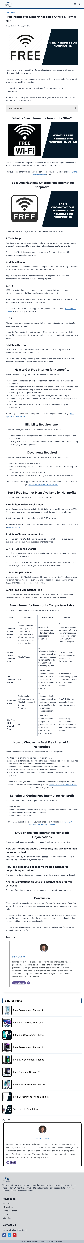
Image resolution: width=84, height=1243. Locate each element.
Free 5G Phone (13, 527)
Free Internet (11, 13)
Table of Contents (16, 108)
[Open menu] (75, 4)
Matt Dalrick (12, 26)
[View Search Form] (80, 4)
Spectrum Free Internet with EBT (63, 785)
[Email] (28, 982)
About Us (6, 1203)
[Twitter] (11, 1162)
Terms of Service (9, 1211)
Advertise (6, 1218)
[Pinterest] (14, 1235)
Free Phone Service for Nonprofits (43, 484)
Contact (6, 1214)
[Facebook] (14, 1162)
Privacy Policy (8, 1207)
